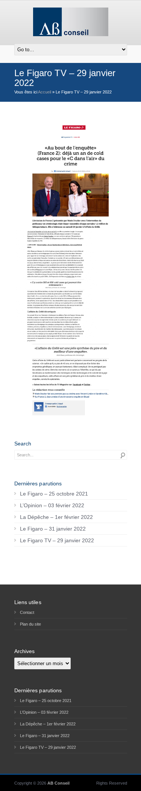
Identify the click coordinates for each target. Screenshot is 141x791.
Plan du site (30, 624)
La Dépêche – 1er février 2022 (56, 517)
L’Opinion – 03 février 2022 (52, 505)
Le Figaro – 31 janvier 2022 (53, 529)
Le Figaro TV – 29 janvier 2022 (57, 540)
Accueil (44, 92)
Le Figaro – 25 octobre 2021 (54, 494)
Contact (27, 612)
